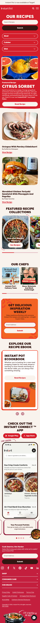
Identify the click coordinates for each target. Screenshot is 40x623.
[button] (33, 8)
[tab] (16, 538)
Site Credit (5, 606)
